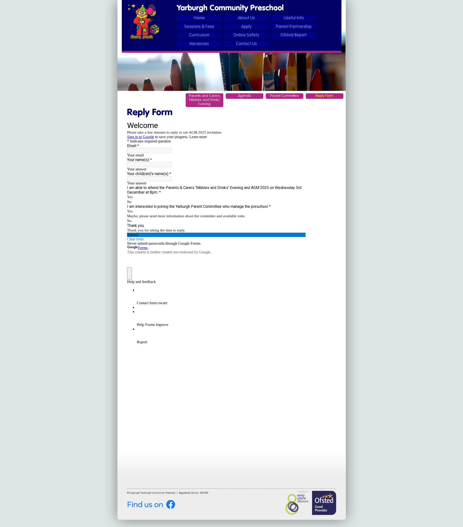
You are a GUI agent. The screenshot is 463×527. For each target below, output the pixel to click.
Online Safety (246, 35)
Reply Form (324, 96)
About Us (246, 18)
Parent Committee (284, 96)
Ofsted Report (293, 35)
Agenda (244, 96)
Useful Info (294, 18)
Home (199, 18)
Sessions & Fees (199, 27)
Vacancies (199, 44)
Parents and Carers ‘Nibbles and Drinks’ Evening (204, 100)
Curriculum (199, 35)
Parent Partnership (294, 27)
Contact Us (246, 44)
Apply (246, 27)
